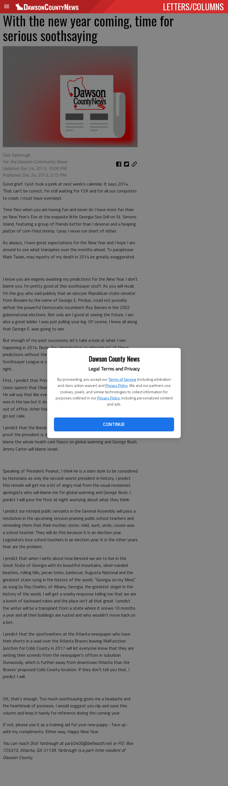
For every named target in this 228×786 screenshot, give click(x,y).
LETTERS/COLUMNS (193, 6)
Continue (114, 424)
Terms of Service (122, 379)
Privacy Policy (116, 385)
